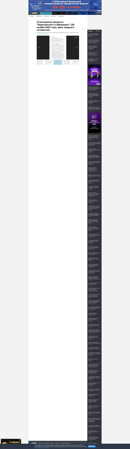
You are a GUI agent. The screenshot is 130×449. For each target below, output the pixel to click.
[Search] (86, 16)
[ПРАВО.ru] (34, 13)
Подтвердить (91, 446)
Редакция (40, 443)
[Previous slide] (39, 47)
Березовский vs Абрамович (42, 19)
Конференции (39, 16)
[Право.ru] (34, 443)
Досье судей (46, 16)
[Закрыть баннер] (20, 439)
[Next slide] (77, 47)
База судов (53, 16)
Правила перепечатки (65, 443)
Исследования (61, 16)
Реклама (52, 443)
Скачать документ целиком (42, 33)
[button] (39, 62)
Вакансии (57, 443)
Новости (90, 31)
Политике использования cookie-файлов (42, 447)
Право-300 (32, 16)
